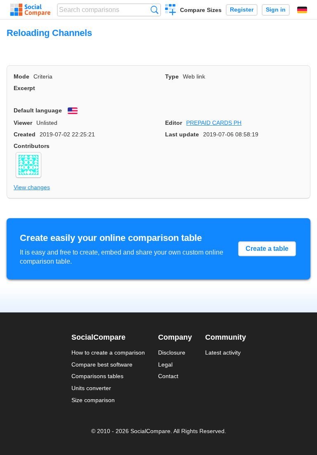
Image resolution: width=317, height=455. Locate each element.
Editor (173, 122)
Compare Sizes (201, 10)
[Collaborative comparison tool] (30, 10)
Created (24, 134)
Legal (165, 364)
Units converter (91, 388)
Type (172, 76)
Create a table (267, 248)
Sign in (276, 10)
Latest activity (223, 352)
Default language (38, 110)
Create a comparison (170, 10)
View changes (32, 187)
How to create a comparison (108, 352)
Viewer (23, 122)
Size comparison (93, 400)
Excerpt (24, 88)
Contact (168, 376)
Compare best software (101, 364)
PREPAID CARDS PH (213, 122)
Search (154, 10)
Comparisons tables (97, 376)
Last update (182, 134)
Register (241, 10)
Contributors (32, 146)
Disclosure (171, 352)
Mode (21, 76)
